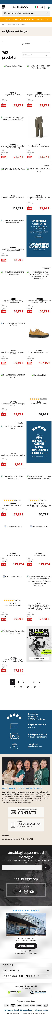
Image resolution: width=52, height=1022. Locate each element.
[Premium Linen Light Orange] (13, 384)
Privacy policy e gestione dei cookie (34, 1010)
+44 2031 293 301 (29, 824)
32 (35, 687)
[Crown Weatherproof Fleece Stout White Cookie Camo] (39, 281)
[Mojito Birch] (13, 536)
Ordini (8, 965)
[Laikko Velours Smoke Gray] (39, 178)
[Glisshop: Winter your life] (20, 7)
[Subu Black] (39, 384)
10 (14, 687)
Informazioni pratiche (21, 976)
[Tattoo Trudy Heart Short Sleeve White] (39, 75)
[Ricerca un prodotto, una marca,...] (48, 13)
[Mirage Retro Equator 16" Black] (13, 333)
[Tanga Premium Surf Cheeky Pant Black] (13, 640)
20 (21, 687)
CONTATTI (27, 812)
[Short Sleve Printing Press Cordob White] (13, 281)
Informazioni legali (11, 1010)
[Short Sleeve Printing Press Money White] (13, 230)
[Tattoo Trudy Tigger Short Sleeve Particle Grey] (13, 127)
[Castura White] (13, 75)
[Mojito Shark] (39, 536)
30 (28, 687)
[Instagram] (26, 892)
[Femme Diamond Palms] (13, 436)
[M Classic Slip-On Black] (13, 178)
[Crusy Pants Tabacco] (39, 127)
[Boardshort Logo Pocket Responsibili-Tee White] (39, 486)
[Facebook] (20, 892)
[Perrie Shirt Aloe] (13, 586)
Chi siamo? (11, 970)
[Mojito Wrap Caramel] (39, 333)
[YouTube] (32, 892)
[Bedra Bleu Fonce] (13, 486)
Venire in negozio (26, 946)
